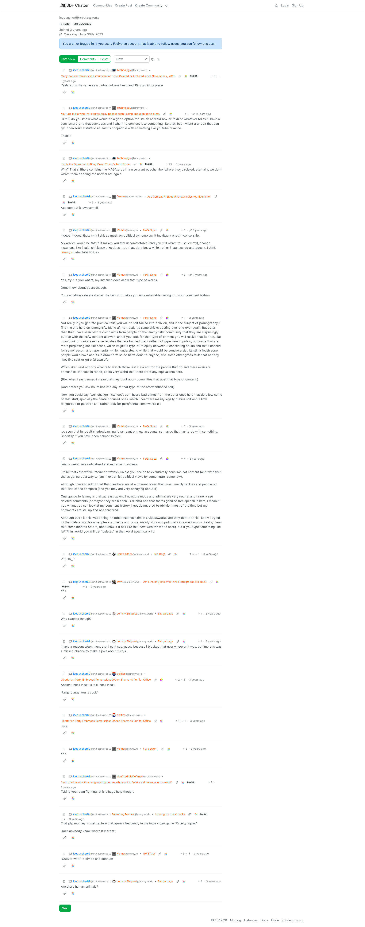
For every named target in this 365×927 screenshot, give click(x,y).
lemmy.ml (67, 252)
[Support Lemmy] (167, 5)
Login (285, 5)
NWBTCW (149, 853)
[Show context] (180, 76)
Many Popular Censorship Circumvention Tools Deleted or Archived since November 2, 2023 (118, 76)
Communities (102, 5)
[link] (186, 76)
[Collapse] (64, 70)
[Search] (276, 5)
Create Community (148, 5)
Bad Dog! (159, 554)
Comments (88, 59)
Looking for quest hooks (170, 814)
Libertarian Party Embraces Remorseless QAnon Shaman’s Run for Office (106, 679)
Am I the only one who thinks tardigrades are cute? (174, 581)
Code (275, 920)
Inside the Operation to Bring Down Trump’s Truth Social (95, 164)
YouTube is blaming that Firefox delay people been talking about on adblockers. (110, 113)
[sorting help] (152, 59)
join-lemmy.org (292, 920)
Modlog (235, 920)
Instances (251, 920)
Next (65, 908)
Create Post (123, 5)
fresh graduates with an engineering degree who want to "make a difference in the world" (116, 782)
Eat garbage (165, 613)
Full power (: (150, 748)
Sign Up (297, 5)
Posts (104, 59)
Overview (68, 59)
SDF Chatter (78, 5)
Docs (264, 920)
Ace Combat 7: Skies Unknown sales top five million (179, 196)
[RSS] (158, 59)
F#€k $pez (150, 230)
